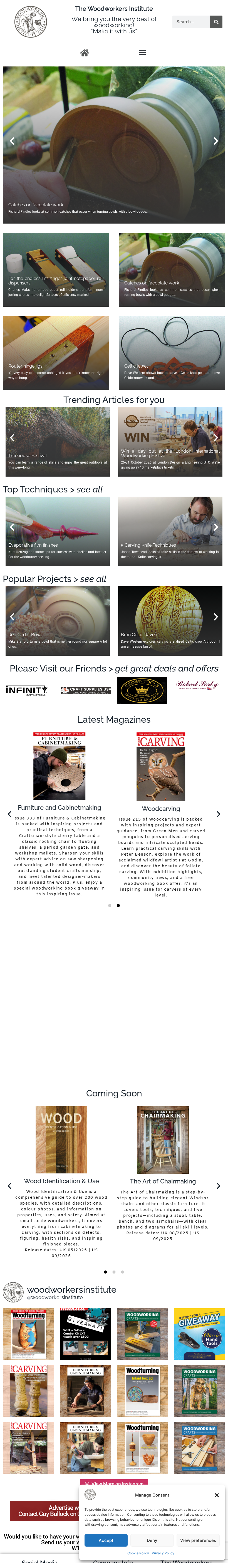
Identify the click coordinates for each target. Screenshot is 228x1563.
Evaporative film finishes (33, 545)
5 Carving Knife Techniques (148, 545)
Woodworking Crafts (164, 807)
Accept (106, 1540)
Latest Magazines (114, 719)
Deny (152, 1540)
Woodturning (63, 808)
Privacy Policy (163, 1553)
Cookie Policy (138, 1553)
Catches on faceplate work (151, 283)
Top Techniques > (53, 489)
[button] (217, 1495)
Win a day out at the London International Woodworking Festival (170, 453)
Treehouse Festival (27, 455)
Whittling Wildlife (165, 1181)
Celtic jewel (20, 204)
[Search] (216, 22)
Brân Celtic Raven (139, 634)
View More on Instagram (117, 1484)
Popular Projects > (54, 579)
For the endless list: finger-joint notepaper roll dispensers (56, 281)
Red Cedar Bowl (25, 634)
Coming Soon (114, 1093)
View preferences (198, 1540)
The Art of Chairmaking (63, 1181)
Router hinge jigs (25, 366)
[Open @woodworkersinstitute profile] (13, 1292)
